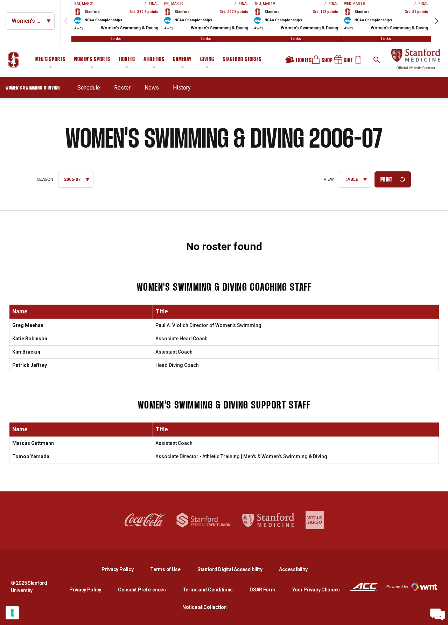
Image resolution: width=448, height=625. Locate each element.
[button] (436, 21)
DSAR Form (262, 589)
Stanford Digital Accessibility (235, 569)
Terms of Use (165, 569)
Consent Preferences (142, 589)
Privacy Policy (123, 569)
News (152, 87)
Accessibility (293, 569)
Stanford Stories (242, 60)
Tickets (126, 60)
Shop (319, 62)
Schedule (88, 87)
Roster (122, 87)
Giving (207, 60)
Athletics (154, 60)
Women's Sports (92, 60)
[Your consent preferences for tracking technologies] (12, 612)
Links (116, 38)
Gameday (182, 60)
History (182, 87)
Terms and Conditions (208, 589)
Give (341, 62)
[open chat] (437, 614)
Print (386, 180)
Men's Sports (50, 60)
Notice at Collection (204, 607)
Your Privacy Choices (316, 589)
